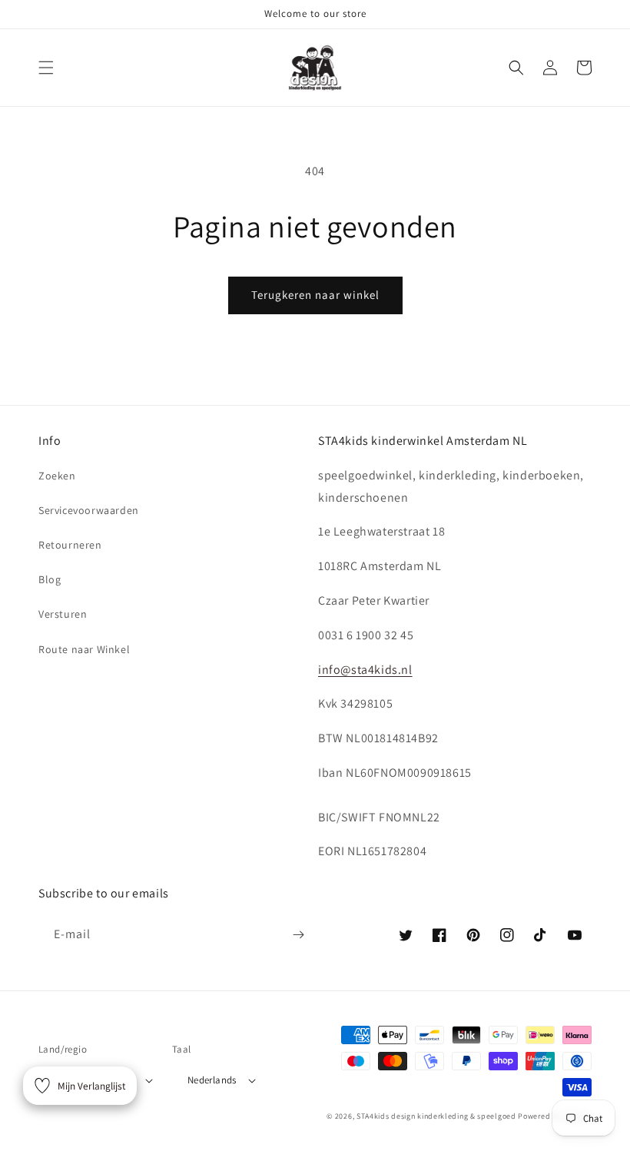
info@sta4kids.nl (365, 670)
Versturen (62, 614)
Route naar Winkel (84, 649)
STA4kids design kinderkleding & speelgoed (436, 1116)
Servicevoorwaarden (88, 510)
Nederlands (212, 1079)
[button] (46, 68)
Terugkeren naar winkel (315, 294)
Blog (49, 579)
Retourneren (70, 545)
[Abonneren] (298, 934)
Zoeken (57, 476)
